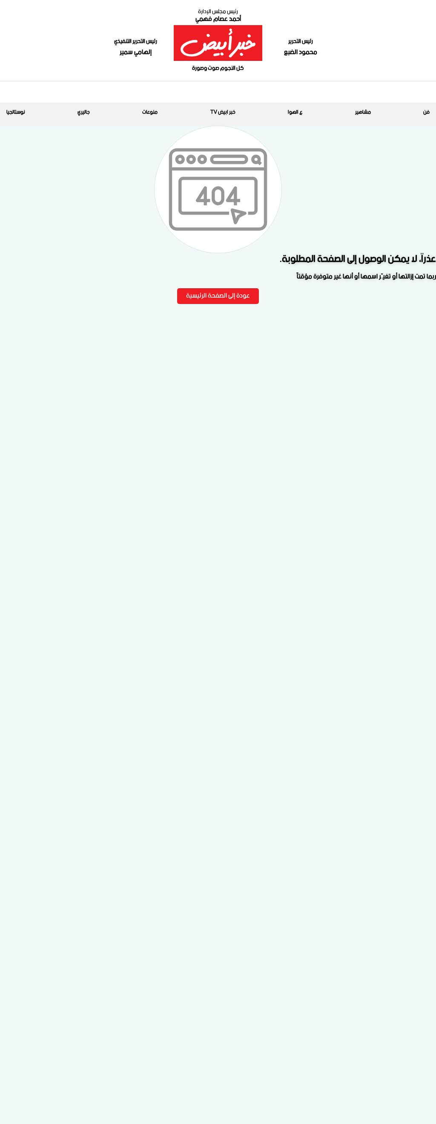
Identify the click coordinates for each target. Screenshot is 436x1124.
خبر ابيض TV (222, 112)
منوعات (150, 112)
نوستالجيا (15, 112)
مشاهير (363, 112)
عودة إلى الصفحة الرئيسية (218, 296)
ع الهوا (295, 112)
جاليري (83, 112)
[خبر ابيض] (218, 43)
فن (426, 112)
